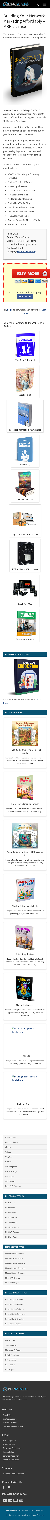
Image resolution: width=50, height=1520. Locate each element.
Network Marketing (26, 251)
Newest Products (10, 1423)
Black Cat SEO (25, 604)
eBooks (8, 1147)
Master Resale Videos (14, 1258)
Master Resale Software (15, 1263)
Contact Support (10, 1419)
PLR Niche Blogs (12, 1227)
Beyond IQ (25, 464)
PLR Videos (10, 1208)
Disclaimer (10, 1515)
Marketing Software (13, 1350)
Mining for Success (25, 1004)
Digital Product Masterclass (25, 534)
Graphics (9, 1157)
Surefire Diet (25, 394)
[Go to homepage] (18, 4)
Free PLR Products (13, 1186)
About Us (7, 1415)
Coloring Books (11, 1142)
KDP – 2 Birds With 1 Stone (25, 569)
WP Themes (10, 1181)
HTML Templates (12, 1355)
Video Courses (11, 1345)
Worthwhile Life (25, 499)
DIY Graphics (10, 1360)
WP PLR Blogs (11, 1171)
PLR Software (10, 1213)
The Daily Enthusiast (25, 360)
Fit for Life (25, 1055)
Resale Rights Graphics (14, 1319)
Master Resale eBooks (14, 1253)
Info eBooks (10, 1340)
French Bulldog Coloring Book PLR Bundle (25, 751)
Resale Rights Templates (15, 1314)
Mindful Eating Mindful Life (25, 905)
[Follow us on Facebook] (4, 1488)
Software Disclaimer (11, 1459)
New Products (11, 1137)
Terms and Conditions (12, 1448)
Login (10, 309)
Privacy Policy (8, 1452)
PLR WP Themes (12, 1232)
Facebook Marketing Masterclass (25, 429)
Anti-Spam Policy (9, 1444)
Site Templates (11, 1167)
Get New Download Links (13, 1426)
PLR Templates (11, 1217)
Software (8, 1162)
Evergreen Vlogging (25, 638)
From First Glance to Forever (25, 803)
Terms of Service (37, 1515)
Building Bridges (25, 1104)
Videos (8, 1152)
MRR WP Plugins (12, 1283)
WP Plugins (9, 1176)
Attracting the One (25, 954)
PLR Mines (24, 1510)
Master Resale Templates (15, 1268)
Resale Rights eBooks (14, 1299)
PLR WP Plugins (11, 1237)
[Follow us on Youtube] (9, 1488)
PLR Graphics (11, 1222)
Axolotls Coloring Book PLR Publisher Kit (25, 853)
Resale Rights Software (14, 1309)
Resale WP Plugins (13, 1324)
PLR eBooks (10, 1203)
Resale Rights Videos (14, 1304)
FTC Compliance (9, 1440)
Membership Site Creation (13, 1473)
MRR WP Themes (12, 1278)
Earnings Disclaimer (11, 1456)
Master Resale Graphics (15, 1273)
